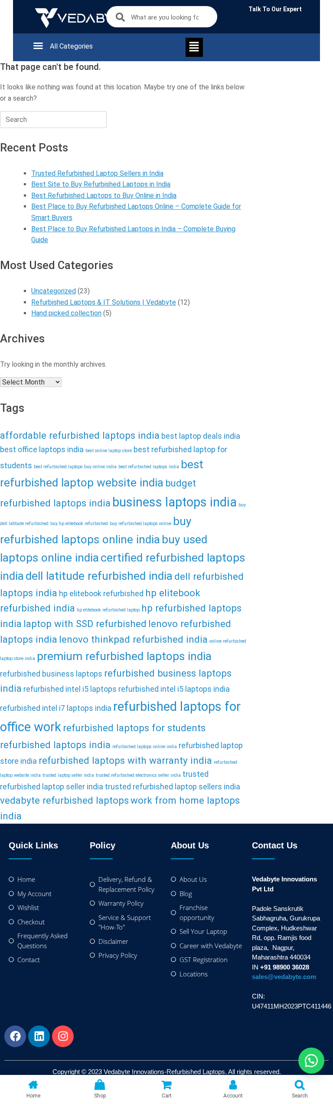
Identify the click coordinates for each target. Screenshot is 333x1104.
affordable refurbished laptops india (80, 435)
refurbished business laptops (51, 674)
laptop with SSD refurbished (85, 623)
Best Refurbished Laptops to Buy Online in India (103, 195)
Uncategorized (53, 291)
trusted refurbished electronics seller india (138, 775)
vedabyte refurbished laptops (64, 800)
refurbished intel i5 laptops (70, 689)
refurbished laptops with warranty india (125, 760)
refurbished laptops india (55, 744)
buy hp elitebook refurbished (79, 523)
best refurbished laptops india (148, 467)
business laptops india (174, 502)
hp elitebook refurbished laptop (108, 610)
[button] (54, 45)
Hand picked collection (66, 313)
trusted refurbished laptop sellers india (172, 786)
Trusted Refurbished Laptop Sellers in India (97, 173)
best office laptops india (42, 449)
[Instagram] (63, 1036)
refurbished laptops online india (144, 746)
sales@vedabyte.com (284, 976)
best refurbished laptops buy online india (75, 467)
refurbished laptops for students (134, 727)
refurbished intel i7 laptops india (55, 708)
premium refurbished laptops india (124, 656)
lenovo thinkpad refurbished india (133, 639)
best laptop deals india (200, 436)
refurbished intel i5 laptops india (174, 689)
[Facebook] (15, 1036)
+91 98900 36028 (284, 967)
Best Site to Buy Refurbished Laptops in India (100, 184)
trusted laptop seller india (68, 775)
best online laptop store (108, 450)
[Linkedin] (39, 1036)
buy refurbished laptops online (140, 523)
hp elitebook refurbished (101, 593)
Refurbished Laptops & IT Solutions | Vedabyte (103, 302)
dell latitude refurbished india (99, 575)
